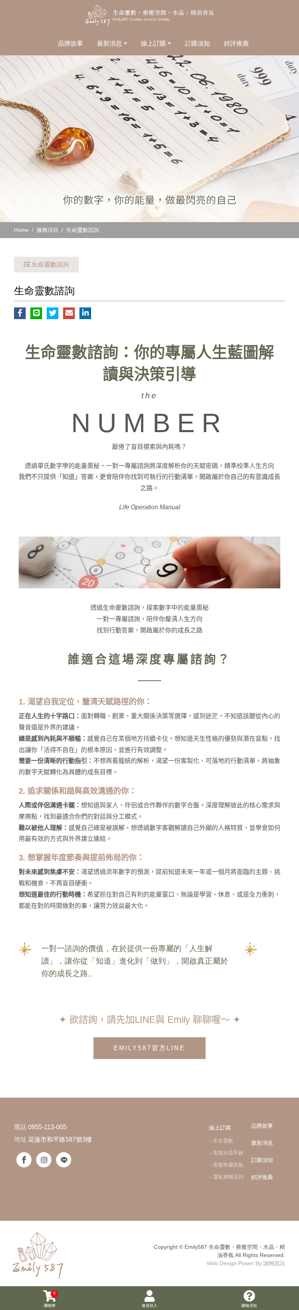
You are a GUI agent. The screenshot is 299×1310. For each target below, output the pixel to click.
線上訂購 (220, 1128)
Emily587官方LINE (149, 1048)
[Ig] (43, 1159)
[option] (149, 138)
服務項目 (47, 230)
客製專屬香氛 (228, 1165)
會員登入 (149, 1305)
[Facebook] (24, 1159)
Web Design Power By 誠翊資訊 (246, 1263)
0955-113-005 (47, 1127)
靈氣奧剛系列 (228, 1177)
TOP (286, 1127)
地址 (20, 1139)
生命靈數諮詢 (82, 230)
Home (21, 230)
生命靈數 (223, 1141)
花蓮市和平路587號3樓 (60, 1139)
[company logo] (38, 1255)
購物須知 (249, 1305)
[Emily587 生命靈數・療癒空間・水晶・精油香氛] (149, 15)
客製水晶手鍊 (228, 1153)
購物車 (50, 1299)
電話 (20, 1127)
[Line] (63, 1159)
